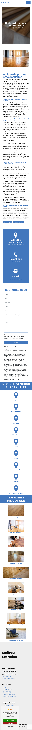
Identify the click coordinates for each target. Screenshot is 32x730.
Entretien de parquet (9, 694)
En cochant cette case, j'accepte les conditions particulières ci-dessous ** (14, 337)
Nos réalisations (7, 691)
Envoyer (16, 342)
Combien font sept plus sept (12, 315)
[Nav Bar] (28, 2)
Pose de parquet (7, 689)
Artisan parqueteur (8, 705)
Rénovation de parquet (9, 696)
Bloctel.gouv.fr (11, 378)
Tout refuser (9, 723)
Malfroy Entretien (6, 2)
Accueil (5, 687)
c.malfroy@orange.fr (16, 279)
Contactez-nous (18, 222)
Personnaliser (10, 726)
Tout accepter (10, 720)
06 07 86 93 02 (16, 261)
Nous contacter (7, 693)
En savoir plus (8, 222)
